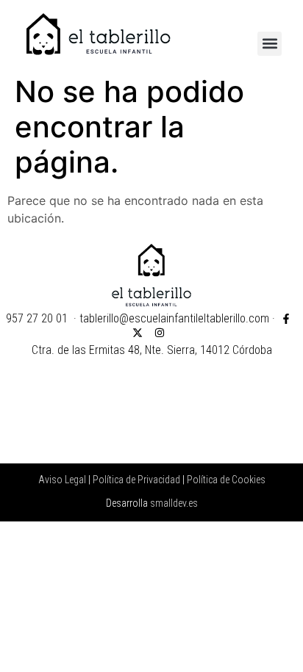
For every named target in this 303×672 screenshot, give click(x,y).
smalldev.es (174, 503)
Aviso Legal (62, 479)
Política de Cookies (226, 479)
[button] (269, 44)
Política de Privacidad (136, 479)
